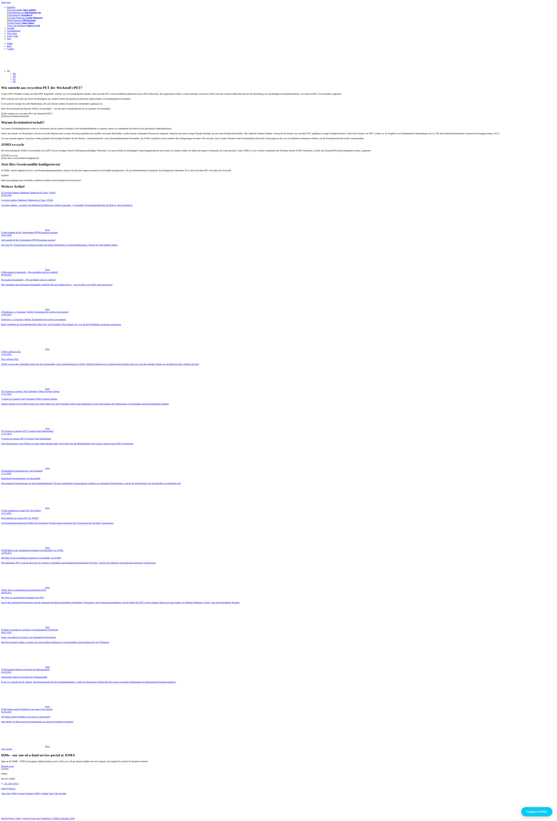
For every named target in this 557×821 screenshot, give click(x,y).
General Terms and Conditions (36, 818)
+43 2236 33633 (10, 783)
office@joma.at (8, 788)
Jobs (56, 793)
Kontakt (62, 793)
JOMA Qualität (41, 793)
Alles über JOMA (9, 793)
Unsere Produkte (25, 793)
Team (51, 793)
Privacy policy (15, 818)
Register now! (7, 766)
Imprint (4, 818)
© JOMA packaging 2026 (63, 818)
